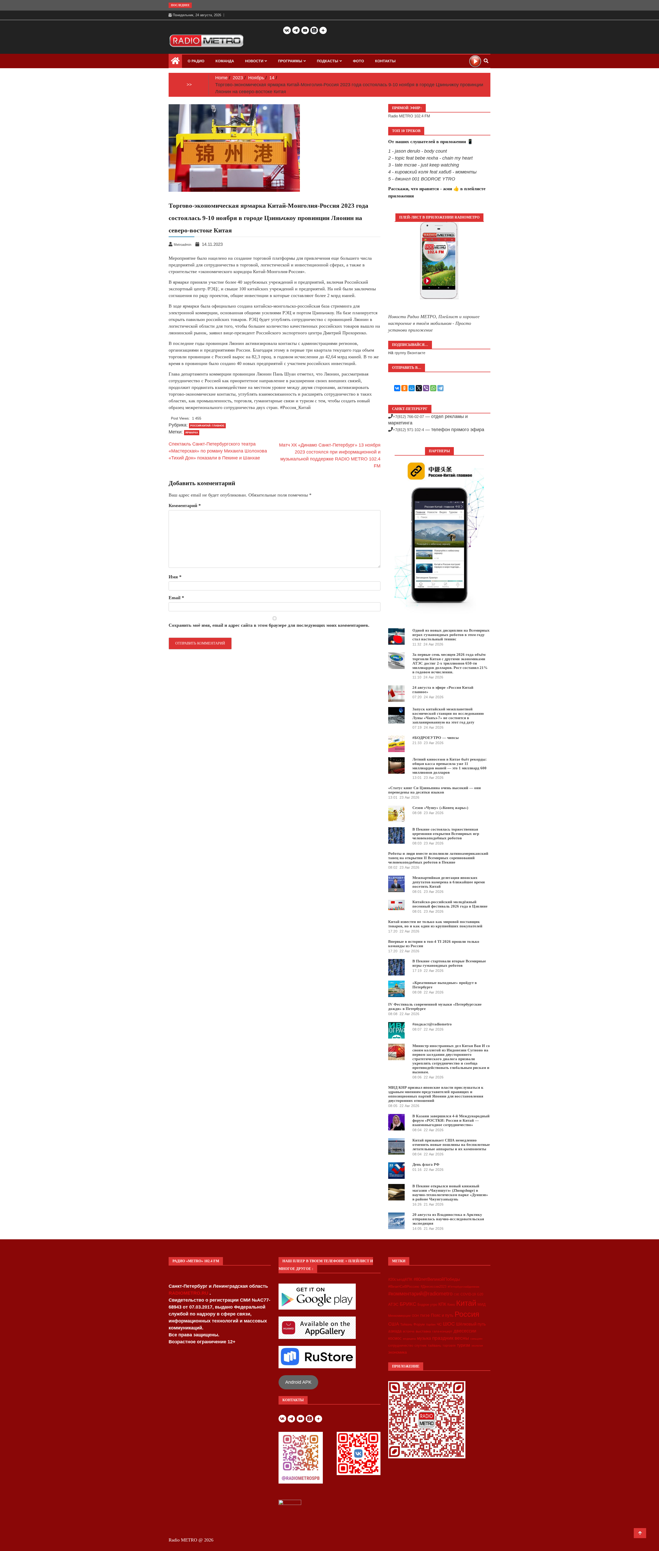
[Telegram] (440, 388)
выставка (423, 1331)
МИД (481, 1304)
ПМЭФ (425, 1316)
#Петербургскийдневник (463, 1286)
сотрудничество (400, 1345)
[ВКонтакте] (397, 388)
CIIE (456, 1294)
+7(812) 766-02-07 (408, 416)
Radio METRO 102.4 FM (409, 116)
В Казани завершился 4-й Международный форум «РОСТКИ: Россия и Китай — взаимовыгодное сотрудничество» (451, 1120)
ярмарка (191, 432)
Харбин (431, 1324)
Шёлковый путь (471, 1324)
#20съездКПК (400, 1279)
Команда (224, 61)
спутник (420, 1345)
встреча (408, 1331)
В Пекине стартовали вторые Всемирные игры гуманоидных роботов (449, 963)
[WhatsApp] (433, 388)
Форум (419, 1324)
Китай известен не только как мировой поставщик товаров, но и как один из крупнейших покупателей (435, 924)
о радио (196, 61)
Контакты (385, 61)
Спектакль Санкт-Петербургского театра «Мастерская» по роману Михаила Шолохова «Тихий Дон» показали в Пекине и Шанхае (218, 450)
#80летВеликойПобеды (437, 1279)
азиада (395, 1331)
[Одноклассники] (404, 388)
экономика (397, 1352)
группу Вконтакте (410, 353)
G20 (480, 1294)
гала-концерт (442, 1331)
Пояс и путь (442, 1315)
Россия (467, 1314)
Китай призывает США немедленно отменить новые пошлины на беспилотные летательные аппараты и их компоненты (451, 1144)
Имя (175, 576)
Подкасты (327, 61)
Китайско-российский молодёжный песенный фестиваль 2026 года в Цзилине (450, 904)
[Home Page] (175, 62)
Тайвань (406, 1324)
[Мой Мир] (412, 388)
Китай (466, 1303)
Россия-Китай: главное (207, 425)
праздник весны (450, 1338)
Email (176, 597)
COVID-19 (468, 1294)
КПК (442, 1304)
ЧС (439, 1324)
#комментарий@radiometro (420, 1293)
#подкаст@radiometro (432, 1024)
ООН (415, 1316)
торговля (449, 1345)
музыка (424, 1338)
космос (395, 1338)
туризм (463, 1345)
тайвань (434, 1345)
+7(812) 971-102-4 (408, 430)
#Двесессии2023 (433, 1286)
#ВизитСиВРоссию (403, 1286)
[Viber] (426, 388)
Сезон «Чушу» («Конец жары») (440, 808)
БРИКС (408, 1304)
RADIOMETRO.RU (189, 1293)
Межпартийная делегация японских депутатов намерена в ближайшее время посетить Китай (448, 882)
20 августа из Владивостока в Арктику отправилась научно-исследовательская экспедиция (448, 1219)
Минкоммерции (399, 1316)
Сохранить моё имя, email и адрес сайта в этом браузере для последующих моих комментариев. (269, 625)
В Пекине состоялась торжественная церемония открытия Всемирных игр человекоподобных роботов (445, 833)
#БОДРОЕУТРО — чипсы (435, 738)
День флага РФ (425, 1164)
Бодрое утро (427, 1304)
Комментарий (185, 505)
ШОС (449, 1324)
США (393, 1324)
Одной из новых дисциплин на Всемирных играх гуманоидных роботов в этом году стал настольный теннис (451, 634)
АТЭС (393, 1304)
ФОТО (358, 61)
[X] (419, 388)
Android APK (298, 1382)
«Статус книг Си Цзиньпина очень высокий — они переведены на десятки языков (434, 790)
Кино (451, 1304)
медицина (409, 1338)
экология (477, 1345)
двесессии (465, 1331)
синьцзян (476, 1338)
